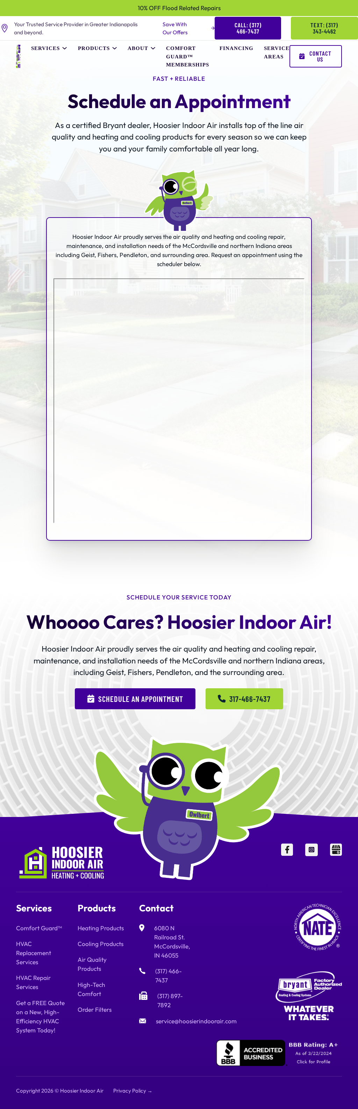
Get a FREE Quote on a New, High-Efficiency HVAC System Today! (40, 1016)
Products (94, 48)
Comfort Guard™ (39, 928)
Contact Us (320, 56)
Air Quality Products (92, 964)
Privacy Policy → (132, 1090)
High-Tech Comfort (91, 989)
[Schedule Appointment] (320, 1092)
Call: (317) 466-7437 (248, 27)
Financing (236, 48)
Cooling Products (100, 944)
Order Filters (95, 1010)
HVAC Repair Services (33, 982)
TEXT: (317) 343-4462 (324, 27)
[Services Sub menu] (64, 48)
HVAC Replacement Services (33, 953)
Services (45, 48)
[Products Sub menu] (114, 48)
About (138, 48)
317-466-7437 (250, 698)
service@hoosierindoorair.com (196, 1021)
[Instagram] (311, 863)
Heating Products (101, 928)
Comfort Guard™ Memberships (187, 56)
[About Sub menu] (153, 48)
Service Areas (276, 52)
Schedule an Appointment (140, 698)
